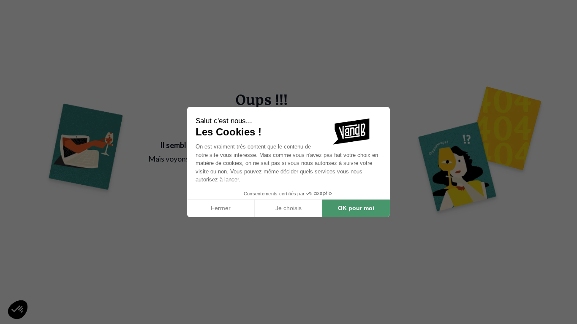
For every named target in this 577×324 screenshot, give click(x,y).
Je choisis (288, 208)
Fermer (221, 208)
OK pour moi (356, 208)
